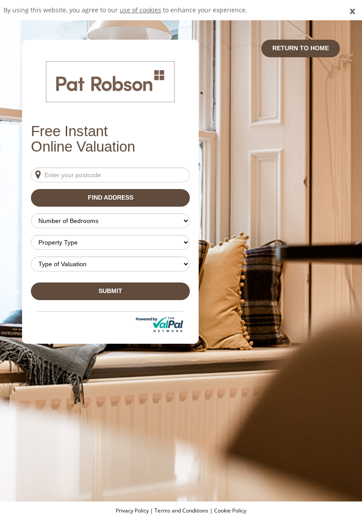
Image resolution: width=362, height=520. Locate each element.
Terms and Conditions (181, 510)
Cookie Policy (230, 510)
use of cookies (140, 10)
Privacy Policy (133, 510)
